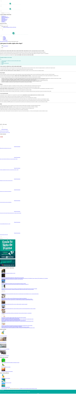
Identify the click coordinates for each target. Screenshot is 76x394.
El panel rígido (4, 61)
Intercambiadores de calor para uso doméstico (4, 355)
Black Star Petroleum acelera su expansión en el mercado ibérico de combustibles (12, 326)
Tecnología (4, 38)
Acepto (38, 393)
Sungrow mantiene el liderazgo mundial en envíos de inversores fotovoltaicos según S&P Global (14, 320)
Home (1, 41)
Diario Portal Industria (4, 388)
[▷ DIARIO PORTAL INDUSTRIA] (11, 10)
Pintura (3, 62)
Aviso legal (24, 388)
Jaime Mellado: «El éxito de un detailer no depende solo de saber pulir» (10, 318)
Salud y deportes (4, 20)
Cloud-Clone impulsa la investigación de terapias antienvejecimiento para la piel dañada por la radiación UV (15, 284)
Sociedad (3, 21)
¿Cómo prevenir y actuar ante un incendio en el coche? (8, 273)
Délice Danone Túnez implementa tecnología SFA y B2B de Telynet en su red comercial (13, 277)
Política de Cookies (34, 388)
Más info (28, 391)
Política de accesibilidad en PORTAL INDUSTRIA (9, 27)
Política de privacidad (29, 388)
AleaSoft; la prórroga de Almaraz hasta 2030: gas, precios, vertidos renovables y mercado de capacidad (14, 304)
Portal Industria (4, 19)
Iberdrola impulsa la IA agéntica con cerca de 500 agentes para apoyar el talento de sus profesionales (14, 298)
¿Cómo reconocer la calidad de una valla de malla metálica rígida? (11, 60)
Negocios (3, 18)
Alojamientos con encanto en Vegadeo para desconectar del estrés (6, 180)
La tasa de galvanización (5, 63)
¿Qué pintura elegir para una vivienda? (6, 382)
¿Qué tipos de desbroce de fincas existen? (4, 234)
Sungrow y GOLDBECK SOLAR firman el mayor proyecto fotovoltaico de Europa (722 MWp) (14, 283)
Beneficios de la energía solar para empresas (7, 371)
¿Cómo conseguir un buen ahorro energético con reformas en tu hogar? (10, 362)
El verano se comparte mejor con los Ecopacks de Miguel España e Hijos (11, 319)
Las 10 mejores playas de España (6, 387)
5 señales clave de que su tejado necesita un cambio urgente (5, 191)
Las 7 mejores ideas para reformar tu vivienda (5, 132)
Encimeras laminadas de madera (3, 342)
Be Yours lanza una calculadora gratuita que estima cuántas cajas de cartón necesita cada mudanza (14, 317)
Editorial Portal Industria (5, 17)
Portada (4, 36)
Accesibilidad (21, 388)
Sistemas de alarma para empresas (6, 378)
